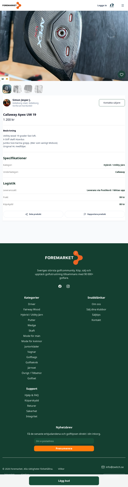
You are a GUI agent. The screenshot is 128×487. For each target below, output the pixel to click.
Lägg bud (64, 480)
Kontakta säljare (111, 102)
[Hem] (64, 258)
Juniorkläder (32, 346)
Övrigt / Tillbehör (32, 373)
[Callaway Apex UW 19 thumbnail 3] (28, 89)
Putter (31, 320)
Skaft (32, 330)
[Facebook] (60, 286)
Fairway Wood (31, 309)
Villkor (61, 468)
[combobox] (114, 477)
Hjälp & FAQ (32, 395)
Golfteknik (32, 362)
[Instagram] (68, 286)
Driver (31, 304)
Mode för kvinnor (31, 341)
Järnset (32, 367)
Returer (31, 405)
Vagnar (31, 352)
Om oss (96, 304)
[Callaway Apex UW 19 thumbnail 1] (6, 89)
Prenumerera (64, 448)
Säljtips (96, 314)
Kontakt (96, 320)
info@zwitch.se (115, 467)
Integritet (31, 416)
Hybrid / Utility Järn (32, 314)
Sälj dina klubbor (96, 309)
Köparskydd (32, 400)
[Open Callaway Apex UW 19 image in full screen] (64, 46)
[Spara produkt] (122, 74)
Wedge (32, 325)
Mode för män (31, 336)
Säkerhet (31, 411)
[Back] (5, 16)
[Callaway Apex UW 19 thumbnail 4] (38, 89)
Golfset (31, 378)
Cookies (25, 474)
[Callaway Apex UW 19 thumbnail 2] (17, 89)
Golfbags (31, 357)
